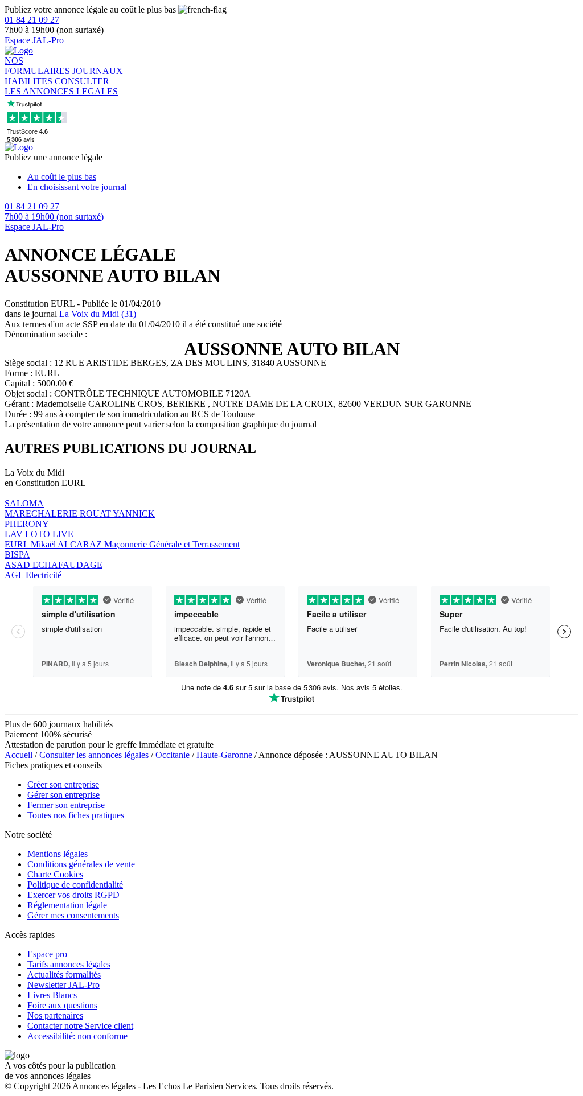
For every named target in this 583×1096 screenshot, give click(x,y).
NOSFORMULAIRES (38, 66)
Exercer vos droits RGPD (73, 895)
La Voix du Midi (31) (97, 314)
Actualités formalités (64, 974)
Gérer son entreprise (63, 795)
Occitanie (172, 755)
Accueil (18, 755)
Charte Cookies (55, 874)
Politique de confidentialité (75, 884)
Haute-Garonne (224, 755)
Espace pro (47, 954)
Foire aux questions (62, 1005)
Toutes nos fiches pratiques (75, 815)
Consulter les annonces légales (94, 755)
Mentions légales (57, 854)
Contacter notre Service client (80, 1026)
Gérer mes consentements (73, 915)
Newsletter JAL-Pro (63, 985)
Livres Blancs (52, 995)
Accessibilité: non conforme (77, 1036)
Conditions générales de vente (81, 864)
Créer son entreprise (63, 784)
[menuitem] (302, 177)
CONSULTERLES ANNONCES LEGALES (61, 86)
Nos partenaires (55, 1015)
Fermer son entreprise (66, 805)
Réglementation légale (67, 905)
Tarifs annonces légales (68, 964)
